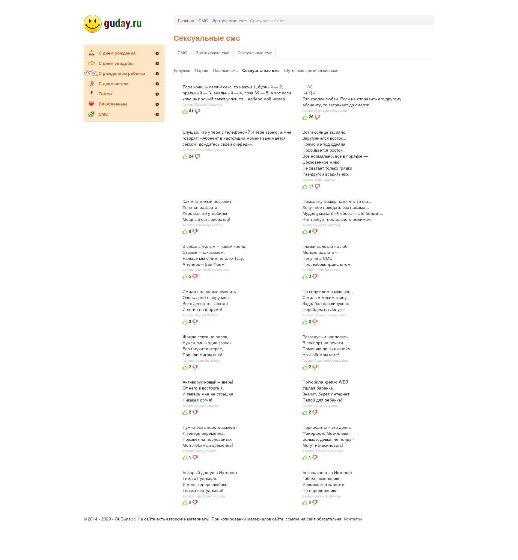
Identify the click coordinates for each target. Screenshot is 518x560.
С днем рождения (117, 53)
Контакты (353, 519)
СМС (103, 114)
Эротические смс (229, 20)
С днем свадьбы (116, 63)
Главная (186, 20)
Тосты (105, 93)
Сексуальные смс (254, 52)
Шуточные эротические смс (311, 70)
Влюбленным (113, 104)
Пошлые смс (225, 70)
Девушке (182, 70)
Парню (201, 70)
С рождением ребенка (122, 73)
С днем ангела (114, 83)
